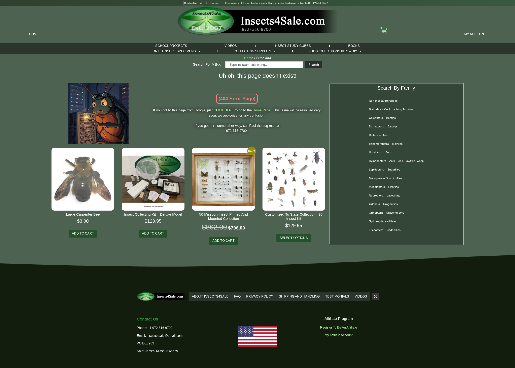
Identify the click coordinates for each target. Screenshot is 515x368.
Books (354, 46)
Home (34, 34)
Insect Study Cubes (292, 46)
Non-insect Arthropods (383, 100)
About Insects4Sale (210, 296)
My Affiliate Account (338, 335)
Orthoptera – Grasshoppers (386, 212)
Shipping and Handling (299, 296)
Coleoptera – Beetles (382, 117)
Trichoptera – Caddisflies (385, 230)
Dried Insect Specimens (174, 51)
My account (475, 34)
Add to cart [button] (83, 233)
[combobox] (264, 64)
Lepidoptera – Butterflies (384, 169)
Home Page (261, 110)
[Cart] (383, 30)
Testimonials (337, 296)
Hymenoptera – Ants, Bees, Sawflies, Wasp (396, 160)
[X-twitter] (375, 296)
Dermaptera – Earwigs (383, 126)
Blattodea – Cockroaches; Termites (391, 109)
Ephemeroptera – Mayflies (386, 143)
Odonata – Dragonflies (383, 204)
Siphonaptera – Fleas (382, 221)
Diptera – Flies (378, 135)
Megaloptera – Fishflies (384, 186)
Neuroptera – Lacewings (384, 195)
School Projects (171, 46)
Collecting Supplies (252, 51)
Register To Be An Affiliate (338, 327)
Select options (294, 238)
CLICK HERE (224, 110)
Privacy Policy (259, 296)
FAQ (237, 296)
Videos (231, 46)
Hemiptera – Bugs (380, 152)
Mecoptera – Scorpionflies (385, 178)
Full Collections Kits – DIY (333, 51)
